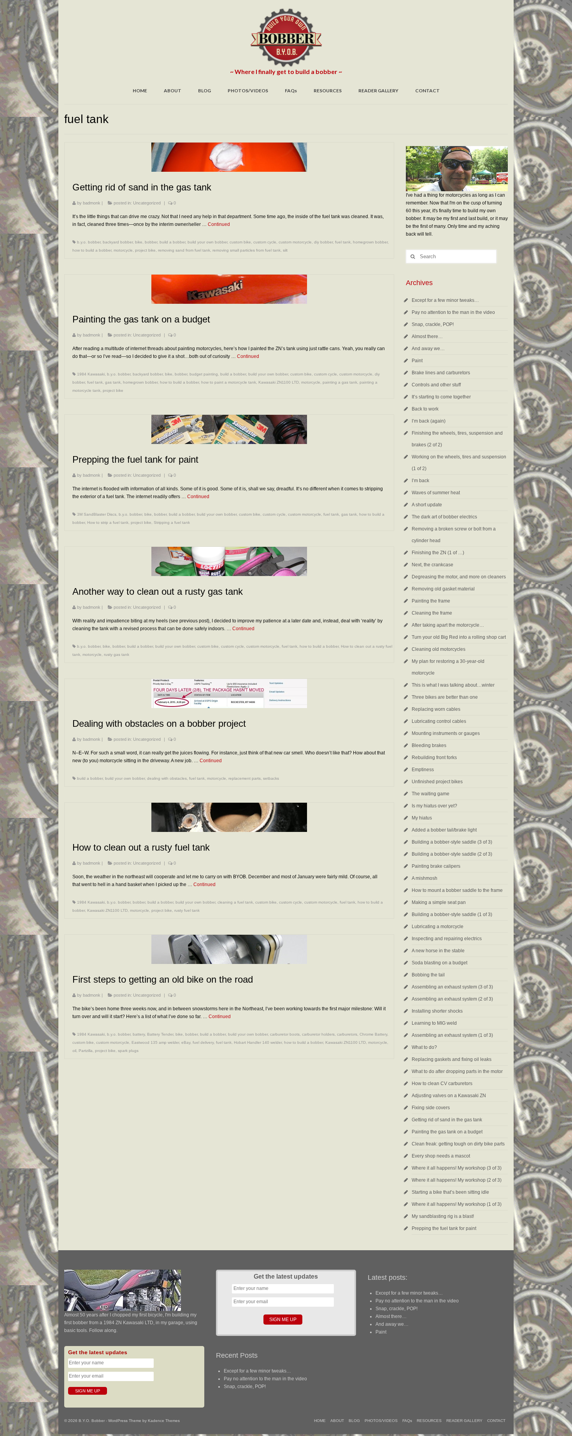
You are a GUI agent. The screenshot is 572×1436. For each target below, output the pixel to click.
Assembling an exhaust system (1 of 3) (452, 1035)
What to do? (424, 1047)
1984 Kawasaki (91, 374)
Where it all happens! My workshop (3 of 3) (457, 1168)
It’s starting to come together (441, 397)
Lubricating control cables (439, 721)
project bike (145, 250)
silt (285, 250)
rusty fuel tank (187, 910)
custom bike (240, 242)
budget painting (203, 374)
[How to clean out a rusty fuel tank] (229, 817)
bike (138, 242)
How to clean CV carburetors (442, 1083)
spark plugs (128, 1050)
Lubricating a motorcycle (437, 926)
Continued (219, 224)
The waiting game (430, 793)
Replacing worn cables (436, 709)
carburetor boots (285, 1034)
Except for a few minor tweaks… (445, 300)
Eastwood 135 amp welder (155, 1042)
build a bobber (172, 242)
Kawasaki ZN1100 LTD (278, 382)
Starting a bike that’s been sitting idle (450, 1192)
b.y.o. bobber (88, 242)
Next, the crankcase (432, 564)
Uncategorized (147, 203)
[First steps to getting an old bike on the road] (229, 949)
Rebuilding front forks (434, 757)
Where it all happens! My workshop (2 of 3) (457, 1180)
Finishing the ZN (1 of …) (438, 552)
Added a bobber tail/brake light (444, 830)
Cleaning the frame (432, 613)
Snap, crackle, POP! (433, 324)
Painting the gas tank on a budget (447, 1132)
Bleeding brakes (429, 745)
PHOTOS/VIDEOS (248, 90)
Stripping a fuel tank (172, 522)
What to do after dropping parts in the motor (457, 1071)
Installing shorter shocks (437, 1011)
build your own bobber (207, 242)
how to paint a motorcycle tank (228, 382)
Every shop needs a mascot (441, 1156)
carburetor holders (318, 1034)
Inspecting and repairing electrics (447, 938)
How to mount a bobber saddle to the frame (457, 890)
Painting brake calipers (436, 866)
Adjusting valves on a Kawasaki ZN (449, 1095)
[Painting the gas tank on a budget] (229, 289)
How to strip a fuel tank (107, 522)
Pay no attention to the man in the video (453, 312)
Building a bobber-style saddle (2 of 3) (452, 854)
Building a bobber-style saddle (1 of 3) (452, 914)
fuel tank (343, 242)
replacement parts (244, 778)
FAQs (291, 90)
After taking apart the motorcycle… (448, 625)
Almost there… (427, 336)
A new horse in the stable (438, 950)
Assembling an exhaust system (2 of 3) (452, 999)
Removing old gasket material (443, 589)
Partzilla (86, 1050)
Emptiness (423, 769)
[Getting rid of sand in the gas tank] (229, 157)
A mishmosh (424, 878)
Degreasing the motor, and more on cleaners (459, 577)
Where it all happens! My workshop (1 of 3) (457, 1204)
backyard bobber (118, 242)
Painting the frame (431, 601)
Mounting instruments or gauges (446, 733)
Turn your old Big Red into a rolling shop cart (459, 637)
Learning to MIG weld (434, 1023)
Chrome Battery (373, 1034)
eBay (185, 1042)
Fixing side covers (431, 1107)
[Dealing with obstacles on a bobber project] (229, 693)
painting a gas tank (340, 382)
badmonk (91, 203)
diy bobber (323, 242)
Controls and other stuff (436, 385)
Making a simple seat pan (439, 902)
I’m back (420, 480)
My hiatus (422, 818)
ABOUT (172, 90)
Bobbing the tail (428, 975)
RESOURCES (328, 90)
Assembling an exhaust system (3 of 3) (452, 987)
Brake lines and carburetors (441, 372)
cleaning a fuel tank (235, 902)
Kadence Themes (164, 1420)
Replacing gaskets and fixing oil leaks (451, 1059)
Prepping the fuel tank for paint (444, 1228)
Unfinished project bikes (437, 781)
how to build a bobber (91, 250)
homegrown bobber (370, 242)
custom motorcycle (295, 242)
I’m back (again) (429, 421)
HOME (140, 90)
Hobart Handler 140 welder (258, 1042)
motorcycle (123, 250)
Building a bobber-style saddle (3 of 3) (452, 842)
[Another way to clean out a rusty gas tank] (229, 561)
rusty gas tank (116, 654)
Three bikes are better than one (445, 697)
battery (139, 1034)
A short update (427, 504)
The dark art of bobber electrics (444, 517)
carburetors (347, 1034)
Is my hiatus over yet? (434, 806)
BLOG (204, 90)
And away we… (428, 348)
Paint (417, 360)
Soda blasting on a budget (439, 963)
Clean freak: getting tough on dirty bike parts (458, 1144)
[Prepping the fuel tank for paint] (229, 429)
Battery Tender (160, 1034)
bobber (151, 242)
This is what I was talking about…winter (453, 685)
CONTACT (427, 90)
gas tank (113, 382)
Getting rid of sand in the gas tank (447, 1119)
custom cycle (264, 242)
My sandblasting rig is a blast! (443, 1216)
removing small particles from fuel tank (246, 250)
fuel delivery (203, 1042)
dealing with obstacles (167, 778)
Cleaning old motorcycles (438, 649)
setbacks (271, 778)
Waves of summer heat (436, 492)
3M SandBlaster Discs (96, 514)
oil (74, 1050)
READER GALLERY (378, 90)
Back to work (425, 409)
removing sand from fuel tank (184, 250)
